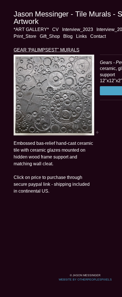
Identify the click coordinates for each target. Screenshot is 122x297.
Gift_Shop (50, 36)
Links (81, 36)
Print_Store (25, 36)
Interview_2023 (77, 29)
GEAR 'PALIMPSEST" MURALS (46, 50)
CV (55, 29)
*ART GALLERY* (31, 29)
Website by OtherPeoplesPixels (85, 279)
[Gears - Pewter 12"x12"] (54, 95)
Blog (68, 36)
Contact (98, 36)
